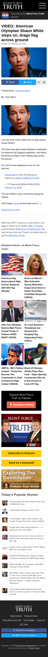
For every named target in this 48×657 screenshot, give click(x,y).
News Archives (16, 616)
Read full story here (10, 210)
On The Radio (29, 620)
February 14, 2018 (13, 187)
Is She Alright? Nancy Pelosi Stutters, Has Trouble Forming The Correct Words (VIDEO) (26, 520)
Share (11, 82)
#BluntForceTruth (16, 235)
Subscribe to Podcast (21, 453)
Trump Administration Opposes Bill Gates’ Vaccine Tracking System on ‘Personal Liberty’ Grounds (27, 591)
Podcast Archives (31, 616)
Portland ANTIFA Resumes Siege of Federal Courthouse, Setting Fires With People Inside (26, 557)
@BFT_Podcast (35, 226)
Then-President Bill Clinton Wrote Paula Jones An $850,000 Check (27, 503)
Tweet (29, 82)
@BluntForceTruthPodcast (28, 229)
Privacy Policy (34, 648)
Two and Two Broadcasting (25, 646)
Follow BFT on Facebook (25, 630)
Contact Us (41, 620)
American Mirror (22, 91)
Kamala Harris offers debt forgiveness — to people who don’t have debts (26, 528)
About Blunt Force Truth (12, 620)
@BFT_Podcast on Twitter (25, 635)
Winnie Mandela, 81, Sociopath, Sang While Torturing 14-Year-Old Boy (26, 565)
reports (16, 203)
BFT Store (24, 624)
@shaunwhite (11, 175)
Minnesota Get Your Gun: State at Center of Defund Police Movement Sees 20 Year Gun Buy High (26, 538)
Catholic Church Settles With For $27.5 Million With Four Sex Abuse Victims (27, 548)
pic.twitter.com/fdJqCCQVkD (26, 178)
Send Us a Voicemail (21, 462)
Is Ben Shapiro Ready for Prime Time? (24, 510)
